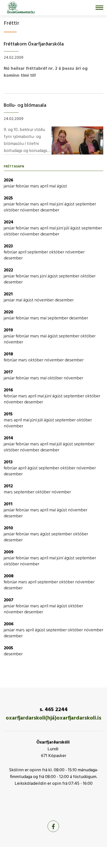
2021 (8, 294)
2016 (8, 390)
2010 (8, 528)
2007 (8, 600)
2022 (8, 270)
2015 (8, 414)
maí (53, 186)
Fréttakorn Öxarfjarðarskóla (34, 44)
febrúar (23, 186)
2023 (8, 246)
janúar (10, 186)
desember (49, 210)
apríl (44, 186)
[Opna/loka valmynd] (99, 7)
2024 (8, 222)
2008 (8, 576)
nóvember (30, 210)
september (85, 204)
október (12, 210)
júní (60, 204)
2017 (8, 372)
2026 (8, 180)
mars (35, 186)
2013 (8, 462)
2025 (8, 198)
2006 (8, 624)
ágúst (62, 186)
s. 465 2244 (54, 709)
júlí (67, 228)
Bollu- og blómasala (25, 105)
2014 (8, 438)
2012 (8, 486)
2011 (8, 504)
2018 (8, 354)
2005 (8, 648)
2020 (8, 312)
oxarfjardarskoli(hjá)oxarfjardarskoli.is (53, 718)
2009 (8, 552)
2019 (8, 330)
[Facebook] (53, 826)
